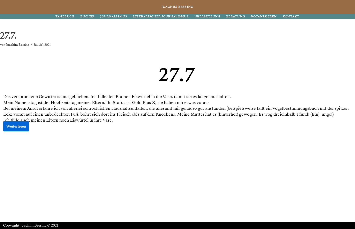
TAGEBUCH (64, 16)
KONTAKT (291, 16)
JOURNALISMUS (113, 16)
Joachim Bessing (17, 44)
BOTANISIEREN (264, 16)
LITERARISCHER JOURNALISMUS (161, 16)
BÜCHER (87, 16)
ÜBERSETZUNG (207, 16)
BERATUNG (235, 16)
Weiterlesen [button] (16, 126)
